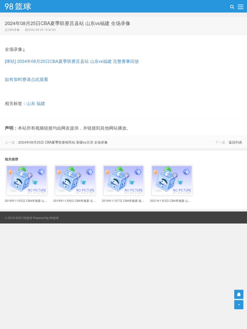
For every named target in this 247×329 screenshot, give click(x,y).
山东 (31, 103)
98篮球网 (24, 6)
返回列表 (235, 142)
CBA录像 (14, 29)
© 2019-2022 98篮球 (18, 218)
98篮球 (54, 218)
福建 (40, 103)
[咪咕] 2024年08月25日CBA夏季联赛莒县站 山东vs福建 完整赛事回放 (72, 61)
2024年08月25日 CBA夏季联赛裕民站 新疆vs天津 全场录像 (63, 142)
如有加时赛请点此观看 (26, 79)
